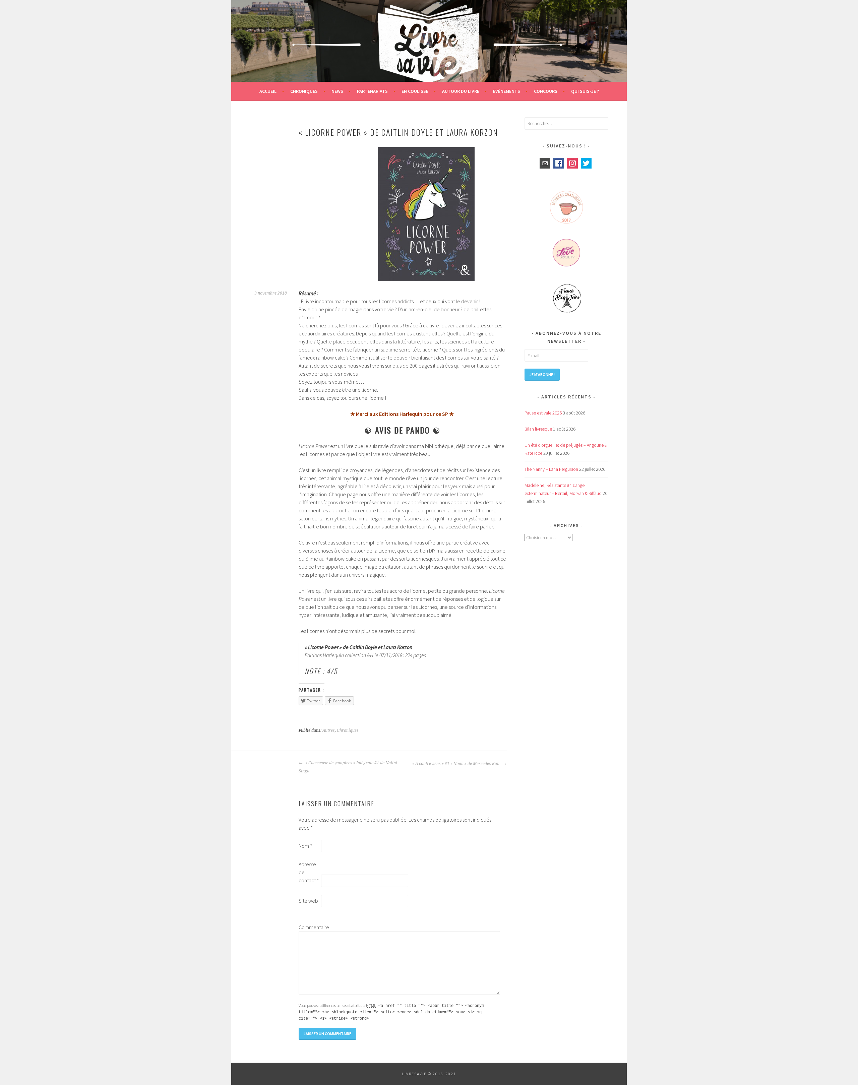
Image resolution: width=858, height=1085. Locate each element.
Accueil (268, 91)
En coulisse (415, 91)
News (337, 91)
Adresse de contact (309, 872)
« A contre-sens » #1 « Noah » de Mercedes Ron (456, 763)
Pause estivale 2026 (543, 413)
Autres (328, 730)
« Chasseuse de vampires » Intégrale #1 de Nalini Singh (348, 767)
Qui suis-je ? (585, 91)
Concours (545, 91)
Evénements (506, 91)
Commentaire (309, 927)
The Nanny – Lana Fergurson (551, 469)
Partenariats (372, 91)
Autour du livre (460, 91)
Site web (308, 900)
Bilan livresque (538, 429)
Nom (305, 845)
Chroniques (304, 91)
